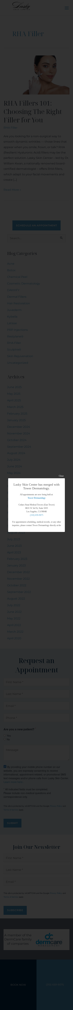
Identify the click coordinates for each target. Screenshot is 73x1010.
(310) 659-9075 (36, 515)
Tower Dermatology (37, 498)
